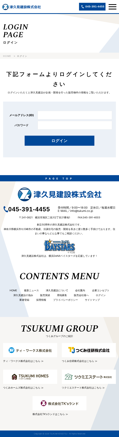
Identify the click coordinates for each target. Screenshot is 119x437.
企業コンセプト (100, 290)
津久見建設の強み (23, 295)
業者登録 (24, 299)
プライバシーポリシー (65, 299)
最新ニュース (31, 290)
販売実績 (45, 295)
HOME (7, 56)
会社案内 (80, 290)
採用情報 (41, 299)
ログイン (59, 140)
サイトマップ (92, 299)
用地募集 (62, 295)
